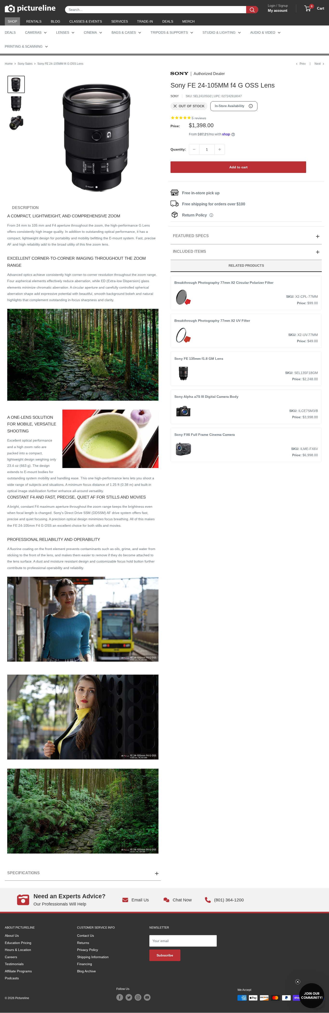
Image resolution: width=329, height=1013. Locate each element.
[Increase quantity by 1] (220, 149)
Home (9, 63)
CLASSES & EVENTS (85, 21)
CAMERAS (33, 32)
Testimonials (14, 964)
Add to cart (238, 167)
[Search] (252, 9)
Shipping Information (93, 957)
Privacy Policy (87, 950)
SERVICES (119, 21)
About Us (12, 935)
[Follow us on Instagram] (138, 997)
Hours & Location (18, 950)
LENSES (62, 32)
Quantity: (178, 149)
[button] (311, 995)
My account (277, 10)
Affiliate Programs (18, 971)
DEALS (167, 21)
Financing (84, 964)
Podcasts (12, 978)
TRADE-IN (145, 21)
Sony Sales (25, 63)
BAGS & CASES (124, 32)
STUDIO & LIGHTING (219, 32)
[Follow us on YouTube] (147, 997)
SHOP (12, 21)
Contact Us (85, 935)
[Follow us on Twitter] (128, 997)
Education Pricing (18, 943)
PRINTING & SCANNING (24, 46)
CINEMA (90, 32)
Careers (11, 957)
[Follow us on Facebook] (119, 997)
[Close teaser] (297, 981)
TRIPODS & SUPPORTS (169, 32)
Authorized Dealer (209, 74)
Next (318, 63)
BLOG (55, 21)
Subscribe (165, 955)
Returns (83, 943)
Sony (175, 96)
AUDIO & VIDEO (262, 32)
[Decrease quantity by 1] (194, 149)
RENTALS (33, 21)
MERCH (188, 21)
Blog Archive (86, 971)
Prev (303, 63)
